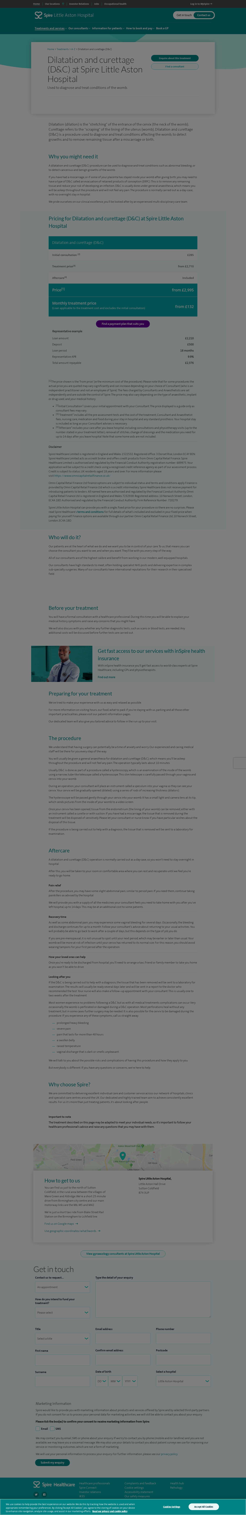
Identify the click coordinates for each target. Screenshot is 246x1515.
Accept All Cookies (203, 1506)
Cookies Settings (171, 1506)
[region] (123, 1507)
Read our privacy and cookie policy (110, 1511)
